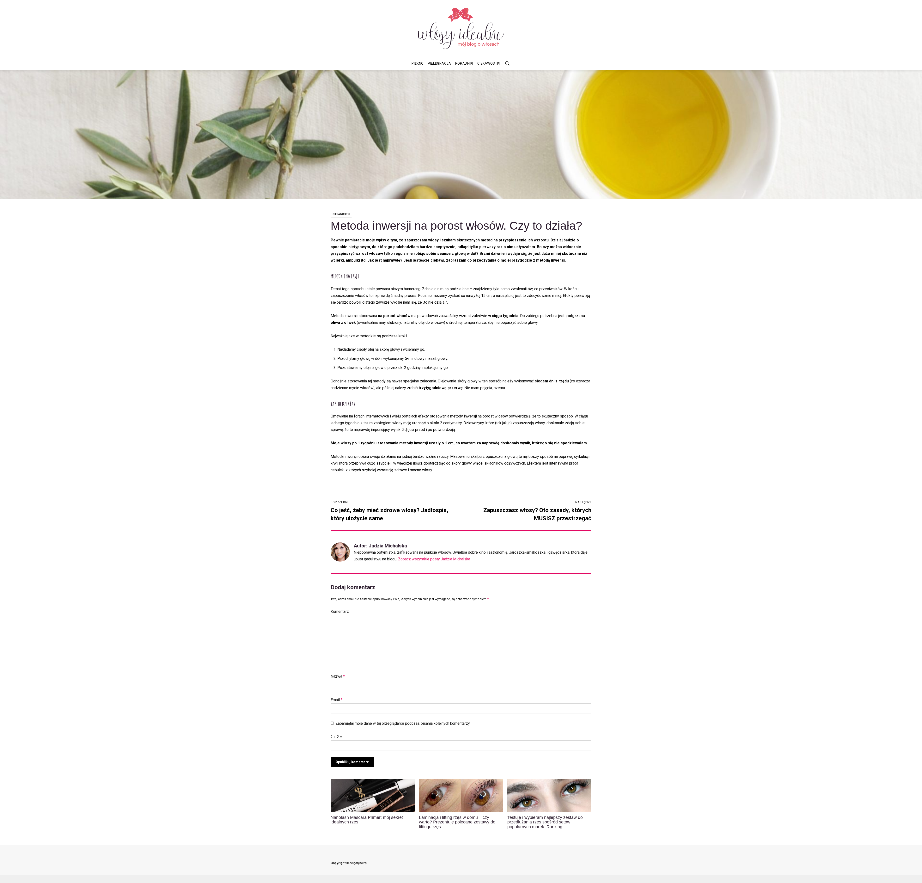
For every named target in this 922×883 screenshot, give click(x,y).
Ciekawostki (488, 63)
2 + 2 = (336, 737)
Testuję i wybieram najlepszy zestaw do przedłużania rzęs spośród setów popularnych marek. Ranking (545, 822)
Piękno (418, 63)
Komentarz (340, 611)
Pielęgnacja (439, 63)
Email (336, 700)
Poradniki (464, 63)
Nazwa (338, 676)
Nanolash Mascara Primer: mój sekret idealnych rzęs (367, 820)
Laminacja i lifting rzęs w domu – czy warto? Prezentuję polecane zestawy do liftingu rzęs (457, 822)
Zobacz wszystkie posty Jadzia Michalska (434, 559)
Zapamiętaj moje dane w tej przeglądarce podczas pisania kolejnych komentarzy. (402, 723)
